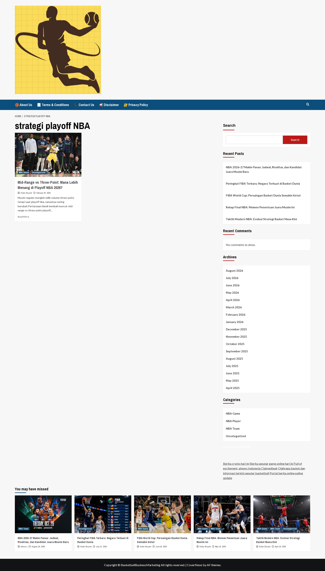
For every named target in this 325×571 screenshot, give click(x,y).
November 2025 (236, 336)
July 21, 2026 (101, 546)
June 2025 (232, 373)
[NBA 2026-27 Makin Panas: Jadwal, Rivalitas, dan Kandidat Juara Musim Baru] (43, 514)
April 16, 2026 (280, 546)
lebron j (24, 546)
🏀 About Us (23, 104)
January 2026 (234, 322)
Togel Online (231, 446)
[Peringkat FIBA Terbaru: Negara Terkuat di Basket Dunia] (102, 514)
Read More (23, 216)
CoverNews (194, 565)
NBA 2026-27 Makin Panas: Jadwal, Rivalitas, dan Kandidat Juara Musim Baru (264, 169)
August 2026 (234, 270)
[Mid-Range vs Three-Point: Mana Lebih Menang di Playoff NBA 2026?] (48, 155)
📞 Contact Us (84, 104)
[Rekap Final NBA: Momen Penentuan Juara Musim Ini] (222, 514)
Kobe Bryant (26, 193)
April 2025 (233, 388)
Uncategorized (38, 172)
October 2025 (235, 344)
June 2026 (232, 285)
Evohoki (245, 446)
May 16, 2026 (220, 546)
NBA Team (233, 428)
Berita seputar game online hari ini (271, 463)
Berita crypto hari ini (236, 463)
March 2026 (234, 307)
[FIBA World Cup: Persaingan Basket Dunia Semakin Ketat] (162, 514)
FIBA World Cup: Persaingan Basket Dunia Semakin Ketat (263, 195)
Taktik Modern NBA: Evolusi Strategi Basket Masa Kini (261, 219)
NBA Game (24, 172)
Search (229, 125)
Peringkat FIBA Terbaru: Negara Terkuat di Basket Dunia (263, 183)
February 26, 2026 (43, 193)
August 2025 (234, 358)
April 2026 (233, 300)
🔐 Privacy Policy (136, 104)
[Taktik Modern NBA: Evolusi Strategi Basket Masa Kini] (281, 514)
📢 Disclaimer (109, 104)
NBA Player (233, 421)
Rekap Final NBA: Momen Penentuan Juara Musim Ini (260, 207)
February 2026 (235, 314)
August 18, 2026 (38, 546)
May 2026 (232, 292)
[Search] (307, 104)
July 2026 (232, 278)
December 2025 (236, 329)
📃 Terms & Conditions (53, 104)
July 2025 (232, 366)
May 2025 (232, 380)
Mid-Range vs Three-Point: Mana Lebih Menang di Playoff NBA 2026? (48, 185)
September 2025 (237, 351)
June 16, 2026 (161, 546)
